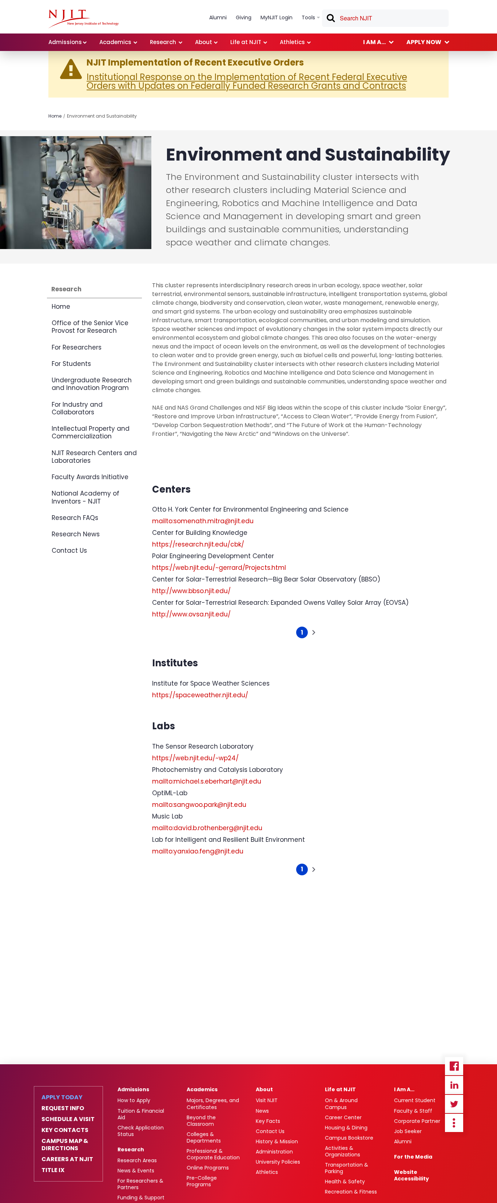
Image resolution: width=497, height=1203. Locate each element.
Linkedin (454, 1085)
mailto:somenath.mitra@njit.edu (203, 521)
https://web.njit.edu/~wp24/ (195, 758)
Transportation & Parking (346, 1168)
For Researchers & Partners (140, 1184)
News (262, 1111)
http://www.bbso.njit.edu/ (191, 591)
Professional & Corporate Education (213, 1154)
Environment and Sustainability (102, 116)
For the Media (413, 1156)
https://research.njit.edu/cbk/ (198, 544)
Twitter (454, 1104)
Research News (76, 534)
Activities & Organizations (342, 1151)
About (264, 1089)
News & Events (136, 1170)
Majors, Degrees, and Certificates (213, 1103)
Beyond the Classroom (201, 1120)
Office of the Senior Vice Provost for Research (90, 327)
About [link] (203, 42)
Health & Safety (345, 1181)
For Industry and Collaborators (77, 408)
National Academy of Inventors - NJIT (85, 497)
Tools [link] (308, 17)
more (454, 1123)
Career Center (343, 1117)
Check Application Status (141, 1130)
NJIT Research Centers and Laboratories (94, 457)
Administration (274, 1151)
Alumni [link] (218, 17)
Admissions (133, 1089)
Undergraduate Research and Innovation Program (92, 384)
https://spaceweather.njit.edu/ (200, 695)
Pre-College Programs (202, 1181)
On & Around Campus (341, 1103)
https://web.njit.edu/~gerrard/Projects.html (219, 567)
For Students (71, 363)
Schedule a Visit (68, 1119)
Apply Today (62, 1097)
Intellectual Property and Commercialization (91, 432)
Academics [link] (115, 42)
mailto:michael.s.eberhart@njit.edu (206, 781)
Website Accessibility (411, 1175)
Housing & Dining (346, 1127)
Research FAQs (75, 517)
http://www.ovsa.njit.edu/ (191, 614)
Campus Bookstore (349, 1138)
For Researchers (77, 347)
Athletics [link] (292, 42)
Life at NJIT (340, 1089)
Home (54, 116)
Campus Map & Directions (64, 1144)
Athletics (267, 1172)
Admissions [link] (65, 42)
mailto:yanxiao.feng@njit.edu (197, 851)
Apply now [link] (423, 42)
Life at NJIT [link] (245, 42)
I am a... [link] (374, 42)
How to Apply (134, 1100)
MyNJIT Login (277, 17)
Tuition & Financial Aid (141, 1114)
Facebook (454, 1066)
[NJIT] (83, 18)
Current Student (415, 1100)
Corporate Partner (417, 1121)
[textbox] (385, 18)
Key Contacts (64, 1130)
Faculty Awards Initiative (90, 477)
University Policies (278, 1162)
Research (66, 289)
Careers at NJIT (67, 1159)
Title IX (52, 1170)
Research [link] (163, 42)
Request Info (62, 1108)
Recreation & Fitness (351, 1191)
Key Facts (268, 1121)
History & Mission (277, 1141)
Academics (202, 1089)
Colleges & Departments (204, 1137)
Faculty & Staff (413, 1111)
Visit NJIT (267, 1100)
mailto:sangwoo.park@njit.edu (199, 804)
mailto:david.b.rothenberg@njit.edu (207, 828)
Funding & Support (141, 1197)
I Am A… (404, 1089)
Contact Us (69, 550)
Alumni (402, 1141)
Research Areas (137, 1160)
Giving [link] (243, 17)
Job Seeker (408, 1131)
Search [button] (330, 19)
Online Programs (208, 1167)
